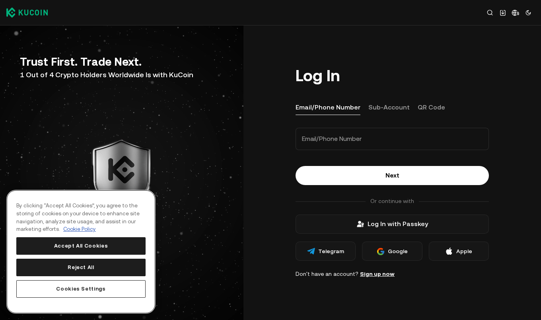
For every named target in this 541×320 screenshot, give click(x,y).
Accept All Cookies (81, 246)
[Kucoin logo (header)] (27, 12)
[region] (81, 252)
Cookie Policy (79, 229)
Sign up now (377, 274)
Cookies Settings (81, 289)
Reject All (81, 267)
